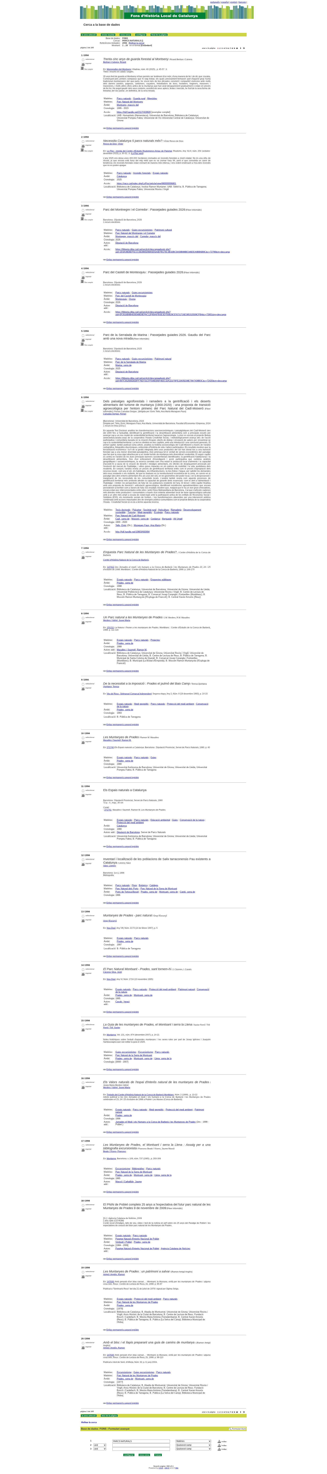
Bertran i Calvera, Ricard (114, 62)
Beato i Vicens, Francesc (114, 1151)
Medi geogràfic (145, 512)
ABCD (167, 1468)
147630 (110, 1281)
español (225, 2)
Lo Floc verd (137, 153)
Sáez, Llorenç (109, 866)
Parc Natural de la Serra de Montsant (159, 888)
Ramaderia (176, 510)
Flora (134, 885)
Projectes (155, 640)
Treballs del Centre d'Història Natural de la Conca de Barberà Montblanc (140, 1094)
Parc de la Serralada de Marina (130, 362)
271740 (110, 747)
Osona (132, 299)
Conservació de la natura (192, 820)
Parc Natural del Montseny (130, 101)
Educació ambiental (160, 820)
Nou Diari (111, 928)
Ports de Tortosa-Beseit (127, 892)
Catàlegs (154, 885)
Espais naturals (160, 173)
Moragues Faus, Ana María (147, 525)
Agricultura (163, 510)
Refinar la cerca (136, 43)
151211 (110, 627)
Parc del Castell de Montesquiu (130, 296)
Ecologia (158, 512)
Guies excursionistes (142, 230)
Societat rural (149, 510)
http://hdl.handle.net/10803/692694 (132, 531)
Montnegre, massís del (126, 236)
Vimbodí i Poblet (123, 1242)
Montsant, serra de (168, 892)
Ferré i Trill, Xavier (111, 1027)
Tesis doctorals (122, 510)
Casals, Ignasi (122, 1001)
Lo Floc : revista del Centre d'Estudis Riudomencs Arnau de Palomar (139, 151)
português (215, 2)
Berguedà (167, 519)
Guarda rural (139, 98)
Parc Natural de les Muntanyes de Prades (137, 1302)
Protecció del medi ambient (180, 704)
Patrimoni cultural (163, 230)
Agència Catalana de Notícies (175, 1248)
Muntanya (111, 1035)
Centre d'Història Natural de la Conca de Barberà (126, 560)
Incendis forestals (142, 173)
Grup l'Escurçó (110, 921)
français (242, 2)
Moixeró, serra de (140, 519)
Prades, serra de (125, 583)
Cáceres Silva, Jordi (112, 972)
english (233, 2)
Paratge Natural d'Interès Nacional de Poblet (137, 1239)
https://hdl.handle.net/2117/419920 (134, 112)
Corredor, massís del (150, 236)
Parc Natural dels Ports (126, 888)
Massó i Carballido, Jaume (128, 1181)
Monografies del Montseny (119, 69)
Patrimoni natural (163, 359)
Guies (153, 757)
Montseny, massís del (128, 105)
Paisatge (137, 510)
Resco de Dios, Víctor (113, 144)
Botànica (143, 885)
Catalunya (122, 176)
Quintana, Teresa (111, 686)
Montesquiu (121, 299)
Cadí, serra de (122, 519)
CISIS (161, 1468)
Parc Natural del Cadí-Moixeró (130, 515)
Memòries (152, 98)
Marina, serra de (123, 365)
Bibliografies (138, 1168)
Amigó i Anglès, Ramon (114, 1274)
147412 (110, 567)
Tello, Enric (121, 525)
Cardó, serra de (187, 892)
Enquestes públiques (161, 579)
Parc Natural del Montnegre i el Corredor (135, 233)
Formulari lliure (239, 1429)
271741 (108, 810)
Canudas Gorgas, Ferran (114, 414)
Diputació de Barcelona (126, 243)
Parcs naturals (124, 98)
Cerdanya (155, 519)
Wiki (176, 1468)
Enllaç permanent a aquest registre (122, 128)
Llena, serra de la (163, 1058)
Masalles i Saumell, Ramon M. (132, 649)
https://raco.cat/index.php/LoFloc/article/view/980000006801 (146, 183)
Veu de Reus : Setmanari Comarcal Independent (129, 694)
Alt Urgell (177, 519)
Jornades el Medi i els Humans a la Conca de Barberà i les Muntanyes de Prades (155, 1122)
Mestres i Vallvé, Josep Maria (116, 620)
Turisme (132, 512)
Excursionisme (145, 1052)
